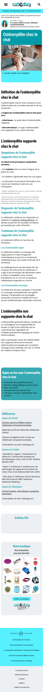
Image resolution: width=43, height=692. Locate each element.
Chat (7, 15)
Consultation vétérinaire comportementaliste (21, 650)
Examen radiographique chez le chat (21, 385)
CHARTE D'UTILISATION (21, 687)
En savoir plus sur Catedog (21, 661)
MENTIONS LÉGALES (21, 675)
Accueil (3, 15)
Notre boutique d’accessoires (21, 645)
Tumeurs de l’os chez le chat (17, 390)
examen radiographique (23, 220)
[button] (6, 4)
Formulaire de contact (21, 640)
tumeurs (26, 332)
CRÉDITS (21, 683)
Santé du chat (14, 15)
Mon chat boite (11, 387)
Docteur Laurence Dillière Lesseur (21, 655)
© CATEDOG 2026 (21, 671)
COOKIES (21, 679)
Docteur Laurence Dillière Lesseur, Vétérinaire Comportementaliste (17, 424)
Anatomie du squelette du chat (18, 382)
